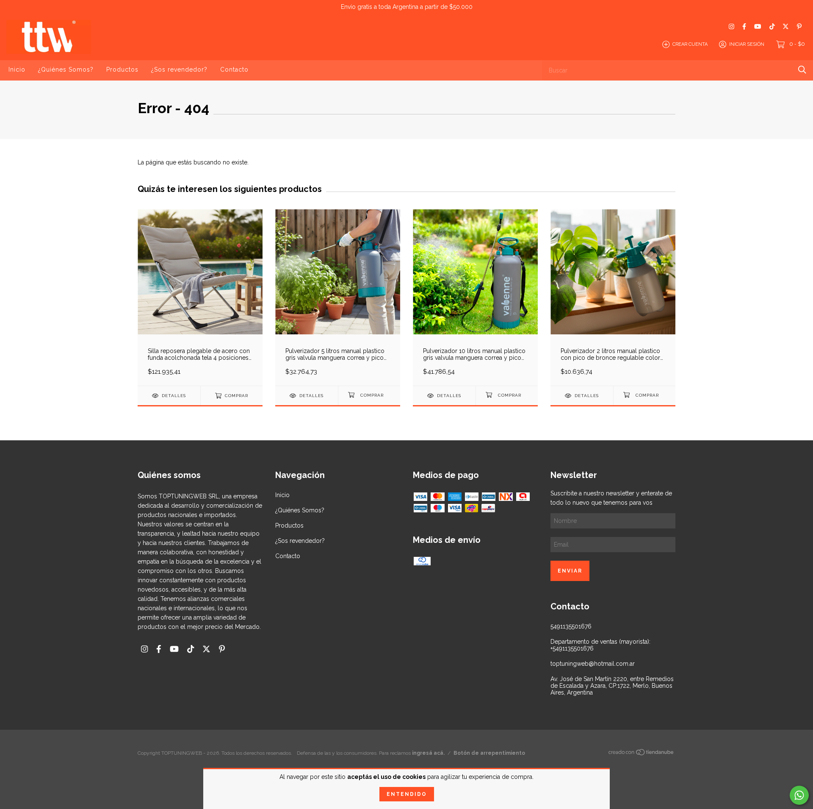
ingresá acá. (428, 753)
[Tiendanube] (641, 754)
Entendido (407, 794)
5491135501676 (571, 626)
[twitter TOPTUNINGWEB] (785, 26)
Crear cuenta (690, 44)
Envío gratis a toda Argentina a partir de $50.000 (407, 6)
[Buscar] (802, 69)
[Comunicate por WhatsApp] (799, 795)
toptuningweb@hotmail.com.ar (592, 663)
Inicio (16, 69)
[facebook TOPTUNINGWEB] (744, 26)
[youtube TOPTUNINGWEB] (757, 26)
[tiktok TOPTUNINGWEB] (772, 26)
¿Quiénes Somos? (66, 69)
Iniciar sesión (746, 44)
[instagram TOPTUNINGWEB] (731, 26)
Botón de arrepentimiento (489, 753)
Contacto (234, 69)
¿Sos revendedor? (179, 69)
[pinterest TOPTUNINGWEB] (799, 26)
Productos (122, 69)
